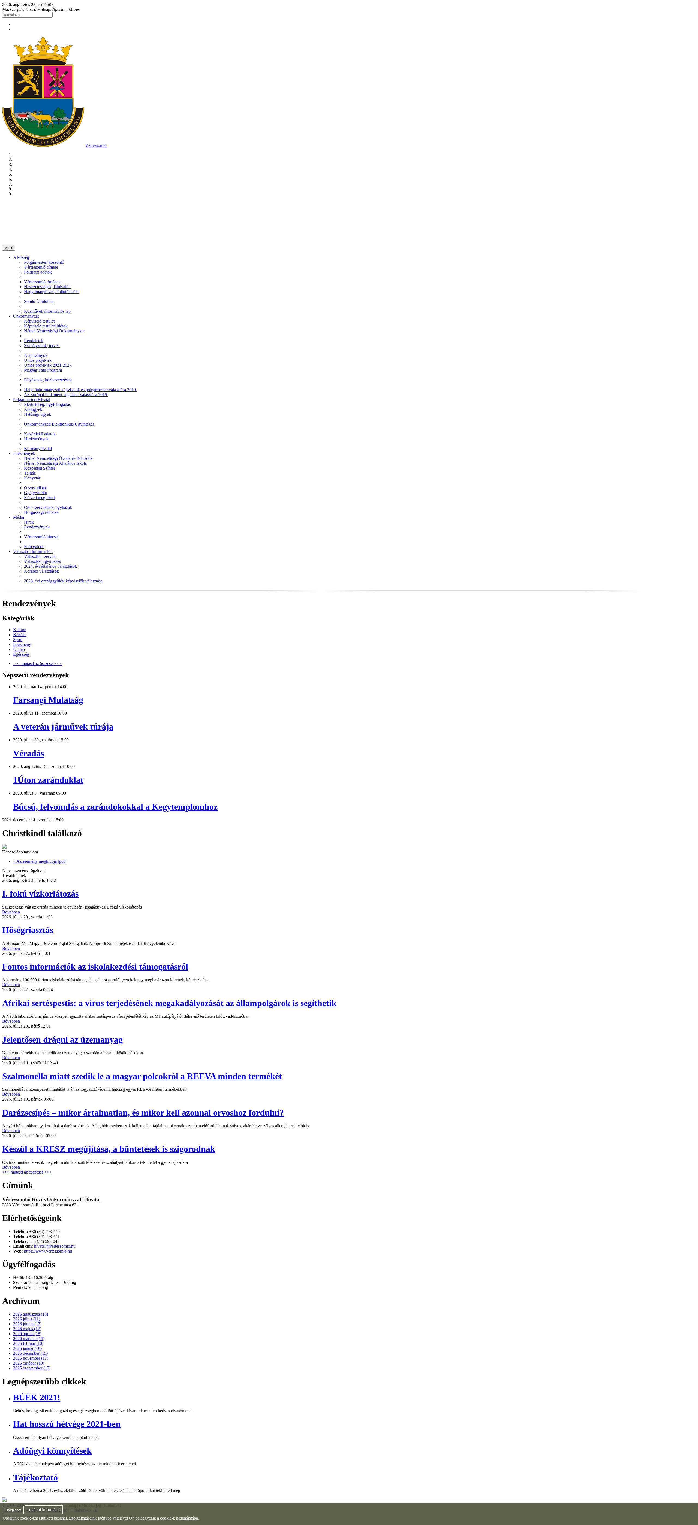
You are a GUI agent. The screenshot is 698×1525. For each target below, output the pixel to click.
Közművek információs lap (47, 311)
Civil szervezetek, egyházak (48, 507)
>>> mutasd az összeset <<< (37, 663)
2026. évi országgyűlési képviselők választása (63, 581)
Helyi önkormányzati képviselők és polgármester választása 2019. (80, 389)
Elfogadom (13, 1510)
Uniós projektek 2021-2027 (47, 365)
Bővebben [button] (11, 912)
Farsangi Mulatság (48, 700)
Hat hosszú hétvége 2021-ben (67, 1424)
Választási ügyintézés (42, 561)
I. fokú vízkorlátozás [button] (40, 893)
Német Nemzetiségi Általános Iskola (55, 463)
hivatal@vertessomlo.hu (55, 1246)
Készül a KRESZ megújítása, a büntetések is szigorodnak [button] (108, 1149)
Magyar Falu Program (43, 370)
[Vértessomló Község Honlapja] (43, 145)
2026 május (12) (27, 1328)
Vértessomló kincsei (41, 536)
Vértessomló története (42, 282)
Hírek (29, 522)
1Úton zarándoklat (48, 780)
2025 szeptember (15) (31, 1368)
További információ (44, 1510)
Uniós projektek (38, 360)
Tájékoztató (35, 1477)
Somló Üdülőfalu (39, 301)
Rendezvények (37, 527)
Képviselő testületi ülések (46, 326)
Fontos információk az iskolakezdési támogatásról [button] (95, 966)
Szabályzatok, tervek (42, 345)
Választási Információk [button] (33, 551)
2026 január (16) (27, 1348)
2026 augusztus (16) (30, 1314)
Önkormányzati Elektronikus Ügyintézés (59, 424)
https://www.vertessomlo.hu (48, 1251)
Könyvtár (32, 478)
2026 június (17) (27, 1324)
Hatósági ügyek (37, 414)
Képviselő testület (39, 321)
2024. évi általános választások (50, 566)
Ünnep (19, 649)
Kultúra (19, 629)
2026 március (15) (28, 1338)
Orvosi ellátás (35, 487)
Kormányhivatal (38, 448)
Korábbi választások (41, 571)
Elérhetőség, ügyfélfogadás (47, 404)
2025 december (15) (30, 1353)
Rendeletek (33, 340)
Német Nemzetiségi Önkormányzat (54, 331)
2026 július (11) (26, 1319)
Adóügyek (33, 409)
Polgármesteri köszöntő (44, 262)
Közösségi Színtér (39, 468)
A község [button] (21, 257)
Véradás (28, 753)
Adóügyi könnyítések (52, 1451)
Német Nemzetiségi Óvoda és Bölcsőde (58, 458)
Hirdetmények (36, 438)
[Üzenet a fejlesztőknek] (4, 1500)
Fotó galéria (34, 546)
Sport (17, 639)
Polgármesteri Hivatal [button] (31, 399)
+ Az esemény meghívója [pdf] (39, 861)
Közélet (19, 634)
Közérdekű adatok (40, 434)
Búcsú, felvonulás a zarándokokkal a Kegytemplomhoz (115, 807)
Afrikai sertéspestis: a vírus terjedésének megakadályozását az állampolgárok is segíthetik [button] (169, 1003)
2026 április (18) (27, 1333)
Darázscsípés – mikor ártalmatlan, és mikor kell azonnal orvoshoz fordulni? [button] (143, 1112)
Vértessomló (96, 145)
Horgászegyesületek (41, 512)
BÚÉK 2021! (36, 1397)
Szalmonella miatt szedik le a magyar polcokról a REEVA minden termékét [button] (142, 1076)
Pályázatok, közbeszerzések (48, 380)
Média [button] (18, 517)
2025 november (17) (30, 1358)
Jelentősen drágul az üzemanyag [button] (62, 1039)
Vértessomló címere (41, 267)
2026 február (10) (28, 1343)
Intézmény (22, 644)
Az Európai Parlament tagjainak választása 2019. (66, 394)
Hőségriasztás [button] (27, 930)
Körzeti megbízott (39, 497)
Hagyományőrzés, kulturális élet (51, 291)
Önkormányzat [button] (26, 316)
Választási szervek (40, 556)
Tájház (30, 473)
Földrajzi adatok (38, 272)
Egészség (21, 654)
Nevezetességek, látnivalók (47, 286)
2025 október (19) (28, 1363)
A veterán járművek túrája (63, 726)
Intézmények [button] (24, 453)
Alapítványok (35, 355)
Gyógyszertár (35, 492)
